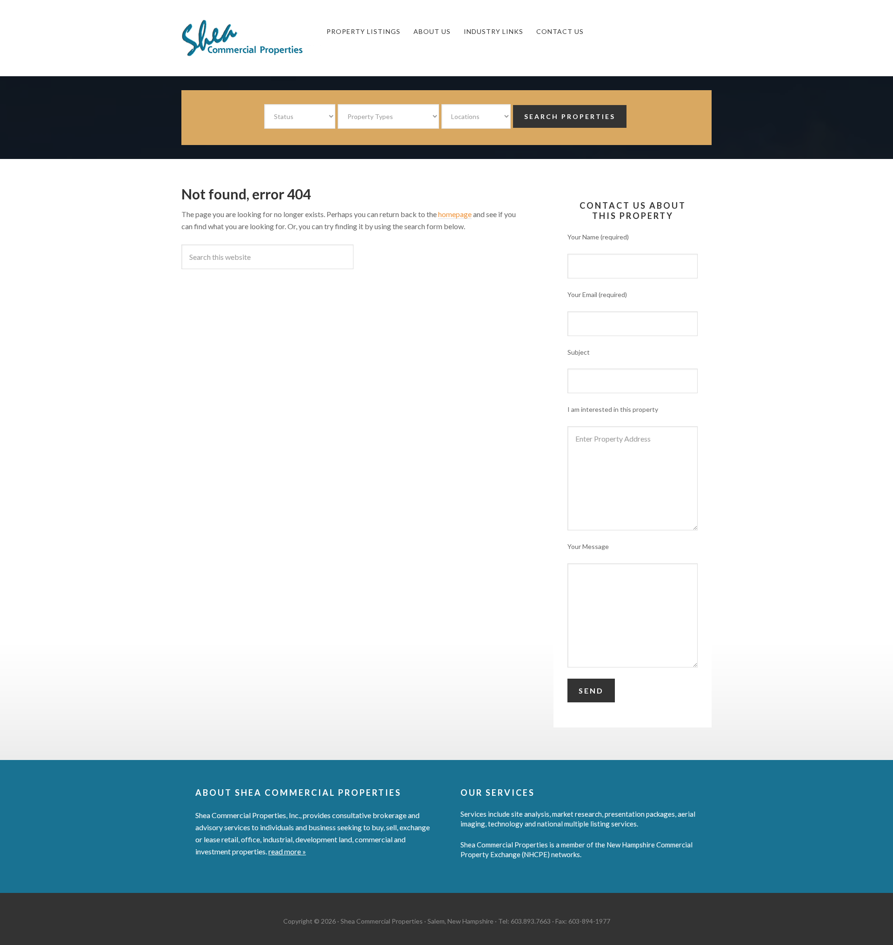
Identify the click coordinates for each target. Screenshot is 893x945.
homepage (455, 214)
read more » (287, 851)
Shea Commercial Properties (251, 38)
